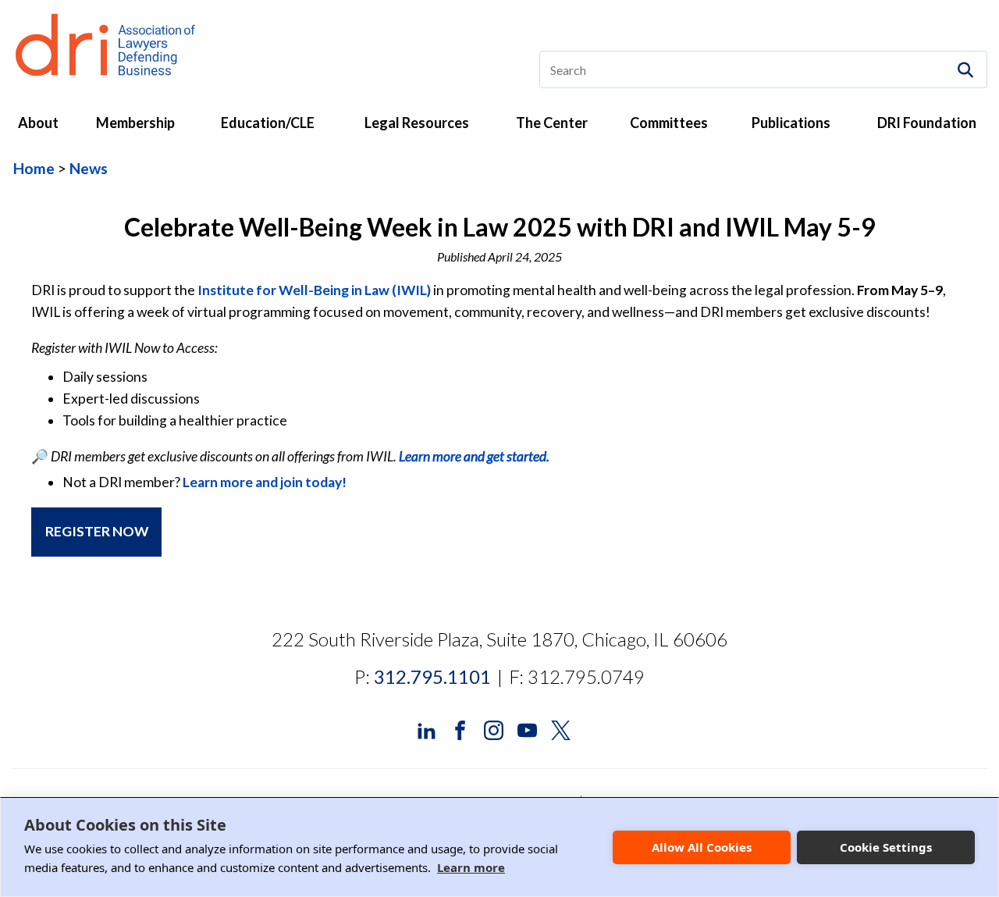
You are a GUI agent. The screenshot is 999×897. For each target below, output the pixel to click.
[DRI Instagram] (493, 728)
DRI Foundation (926, 122)
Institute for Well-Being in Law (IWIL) (314, 290)
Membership (135, 122)
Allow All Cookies (702, 847)
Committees (669, 122)
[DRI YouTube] (527, 728)
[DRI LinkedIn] (426, 728)
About (38, 122)
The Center (552, 122)
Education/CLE (268, 122)
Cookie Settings (886, 847)
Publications (791, 122)
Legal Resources (416, 122)
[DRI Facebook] (460, 728)
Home (34, 168)
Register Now (96, 531)
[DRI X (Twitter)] (561, 728)
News (88, 168)
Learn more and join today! (265, 482)
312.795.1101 (432, 676)
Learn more (471, 867)
